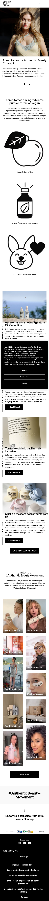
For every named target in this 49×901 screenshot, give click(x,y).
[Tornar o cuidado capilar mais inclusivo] (24, 446)
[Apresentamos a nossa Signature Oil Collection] (24, 319)
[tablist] (24, 84)
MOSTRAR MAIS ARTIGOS (25, 551)
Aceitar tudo (24, 377)
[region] (24, 365)
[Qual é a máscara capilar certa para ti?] (24, 513)
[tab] (24, 84)
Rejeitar (24, 383)
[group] (24, 48)
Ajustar (24, 370)
